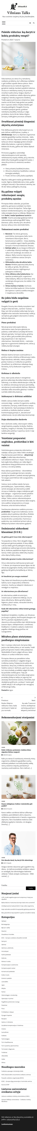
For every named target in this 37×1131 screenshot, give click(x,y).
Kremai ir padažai (6, 978)
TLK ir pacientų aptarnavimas (10, 1046)
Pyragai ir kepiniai (6, 1015)
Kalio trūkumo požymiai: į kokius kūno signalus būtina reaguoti (16, 751)
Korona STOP (5, 1085)
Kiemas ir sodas (6, 961)
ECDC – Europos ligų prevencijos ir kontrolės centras (16, 1081)
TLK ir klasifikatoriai (7, 1042)
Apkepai (3, 921)
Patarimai (4, 1005)
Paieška (4, 885)
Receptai (4, 1019)
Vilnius (3, 1062)
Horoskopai (4, 951)
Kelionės (3, 958)
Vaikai (3, 1059)
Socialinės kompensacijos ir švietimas (12, 1025)
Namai (3, 992)
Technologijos (5, 1039)
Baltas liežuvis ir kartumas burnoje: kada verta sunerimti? (18, 902)
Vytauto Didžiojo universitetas (10, 1099)
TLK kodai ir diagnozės (8, 1049)
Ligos (11, 690)
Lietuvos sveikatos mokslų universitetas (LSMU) (15, 1096)
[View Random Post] (30, 23)
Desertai (3, 931)
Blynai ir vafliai (5, 928)
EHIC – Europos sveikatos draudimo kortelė (14, 938)
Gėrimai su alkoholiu (7, 948)
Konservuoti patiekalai (8, 971)
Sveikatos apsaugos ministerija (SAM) (12, 1071)
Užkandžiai (4, 1056)
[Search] (34, 23)
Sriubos (3, 1029)
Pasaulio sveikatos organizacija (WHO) (12, 1078)
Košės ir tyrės (5, 975)
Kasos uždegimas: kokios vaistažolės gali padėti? (16, 805)
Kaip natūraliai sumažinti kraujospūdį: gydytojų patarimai (18, 909)
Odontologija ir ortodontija (9, 995)
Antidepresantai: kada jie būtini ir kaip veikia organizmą (17, 906)
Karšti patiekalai (6, 954)
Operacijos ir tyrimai (7, 998)
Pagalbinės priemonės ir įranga (10, 1002)
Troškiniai (4, 1052)
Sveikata (3, 1035)
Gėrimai (3, 944)
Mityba (3, 988)
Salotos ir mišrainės (7, 1022)
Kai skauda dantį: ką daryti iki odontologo (17, 860)
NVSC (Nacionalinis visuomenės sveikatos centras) (16, 1074)
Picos (3, 1008)
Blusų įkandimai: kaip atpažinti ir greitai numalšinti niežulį (18, 913)
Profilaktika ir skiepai (7, 1012)
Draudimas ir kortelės (7, 934)
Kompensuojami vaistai (8, 968)
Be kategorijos (5, 924)
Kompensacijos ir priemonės (9, 965)
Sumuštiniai (4, 1032)
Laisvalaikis (4, 982)
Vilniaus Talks (18, 12)
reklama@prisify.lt (13, 1119)
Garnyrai (4, 941)
